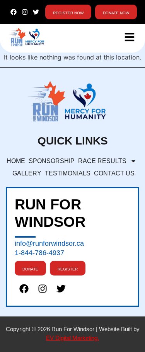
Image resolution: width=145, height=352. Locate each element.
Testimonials (67, 173)
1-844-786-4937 (39, 253)
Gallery (26, 173)
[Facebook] (13, 12)
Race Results (102, 161)
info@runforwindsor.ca (49, 243)
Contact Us (114, 173)
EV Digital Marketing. (72, 338)
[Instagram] (25, 12)
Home (16, 161)
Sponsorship (52, 161)
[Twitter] (35, 12)
